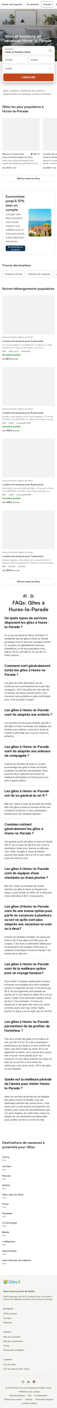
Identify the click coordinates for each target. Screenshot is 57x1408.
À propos (7, 1318)
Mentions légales (17, 1395)
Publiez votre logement (12, 4)
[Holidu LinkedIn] (28, 1381)
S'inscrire (47, 4)
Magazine (7, 1322)
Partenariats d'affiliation (13, 1350)
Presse (6, 1345)
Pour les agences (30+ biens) (16, 1369)
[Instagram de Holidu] (22, 1381)
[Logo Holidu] (12, 1281)
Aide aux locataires (11, 1337)
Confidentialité (40, 1395)
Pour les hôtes (9, 1364)
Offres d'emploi (10, 1313)
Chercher (28, 77)
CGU (30, 1395)
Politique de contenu (13, 1399)
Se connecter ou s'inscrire (15, 248)
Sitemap (28, 1399)
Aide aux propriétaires (13, 1341)
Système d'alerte (29, 1403)
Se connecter (32, 4)
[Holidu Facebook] (34, 1381)
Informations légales (44, 1399)
